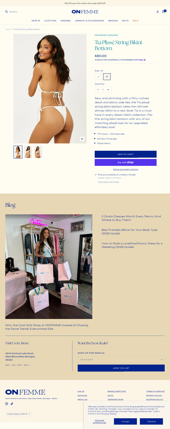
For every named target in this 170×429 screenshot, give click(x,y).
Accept (125, 421)
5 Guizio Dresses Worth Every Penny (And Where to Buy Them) (131, 218)
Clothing (50, 20)
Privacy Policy (154, 395)
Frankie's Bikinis (106, 35)
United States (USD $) (17, 413)
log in (81, 391)
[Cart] (163, 11)
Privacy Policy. (109, 413)
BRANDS (113, 20)
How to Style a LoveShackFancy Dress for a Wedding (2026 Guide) (132, 245)
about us (82, 399)
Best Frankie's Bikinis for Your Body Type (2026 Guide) (129, 231)
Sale (135, 20)
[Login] (157, 12)
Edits (125, 20)
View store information (108, 182)
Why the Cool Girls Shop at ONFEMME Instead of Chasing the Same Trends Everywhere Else (46, 326)
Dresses (66, 20)
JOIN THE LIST (121, 368)
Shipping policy (154, 399)
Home (8, 29)
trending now (115, 399)
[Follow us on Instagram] (6, 403)
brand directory (117, 391)
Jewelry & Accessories (89, 20)
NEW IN (36, 20)
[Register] (161, 359)
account (82, 395)
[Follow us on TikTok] (12, 403)
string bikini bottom (109, 106)
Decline (151, 421)
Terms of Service (155, 391)
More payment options (125, 169)
